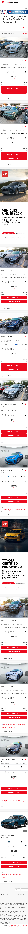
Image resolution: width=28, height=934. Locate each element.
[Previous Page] (16, 889)
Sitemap (15, 925)
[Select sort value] (26, 33)
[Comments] (26, 72)
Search (22, 27)
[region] (14, 83)
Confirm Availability (14, 88)
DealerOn (11, 925)
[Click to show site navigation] (26, 8)
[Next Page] (19, 889)
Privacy (18, 925)
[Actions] (25, 61)
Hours (10, 926)
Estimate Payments (14, 92)
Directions (15, 8)
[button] (5, 8)
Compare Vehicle (8, 98)
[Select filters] (23, 33)
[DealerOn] (4, 923)
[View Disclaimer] (14, 72)
